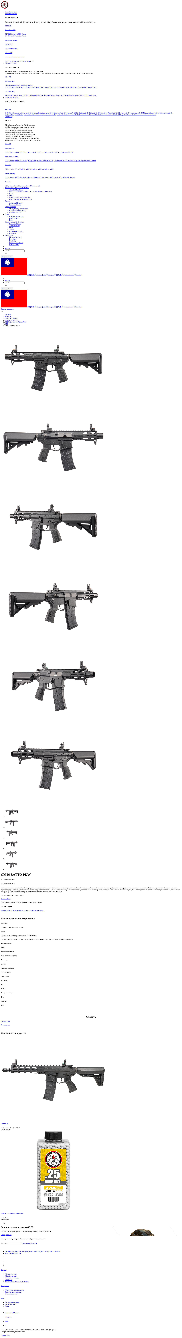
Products (8, 316)
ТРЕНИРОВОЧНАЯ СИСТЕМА (17, 1282)
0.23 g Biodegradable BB (30, 152)
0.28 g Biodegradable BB (64, 152)
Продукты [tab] (3, 1270)
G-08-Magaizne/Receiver (147, 113)
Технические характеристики (11, 910)
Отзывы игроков (11, 1294)
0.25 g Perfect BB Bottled (31, 177)
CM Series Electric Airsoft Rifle (15, 322)
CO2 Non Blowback (26, 61)
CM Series (22, 36)
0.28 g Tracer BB (34, 186)
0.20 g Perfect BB (11, 169)
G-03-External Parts (56, 113)
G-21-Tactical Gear (138, 115)
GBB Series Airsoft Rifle (11, 40)
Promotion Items (150, 115)
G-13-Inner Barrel (44, 115)
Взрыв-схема (5, 1021)
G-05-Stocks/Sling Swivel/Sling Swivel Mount (87, 113)
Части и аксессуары (12, 1278)
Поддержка (8, 1317)
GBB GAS (9, 44)
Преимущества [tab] (5, 1286)
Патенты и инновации (13, 1292)
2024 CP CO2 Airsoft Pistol (87, 96)
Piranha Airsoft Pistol (26, 85)
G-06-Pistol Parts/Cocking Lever (115, 113)
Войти (7, 248)
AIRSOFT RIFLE (11, 318)
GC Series (15, 36)
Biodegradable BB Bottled (11, 156)
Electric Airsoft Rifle (10, 30)
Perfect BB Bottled (10, 173)
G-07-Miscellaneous (132, 113)
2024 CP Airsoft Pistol (89, 87)
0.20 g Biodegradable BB (13, 152)
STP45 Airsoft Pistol (12, 85)
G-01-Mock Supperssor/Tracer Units (17, 113)
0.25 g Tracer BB (23, 186)
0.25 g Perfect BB (23, 169)
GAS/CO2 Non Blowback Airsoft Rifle (14, 57)
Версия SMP (5, 1335)
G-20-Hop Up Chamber (124, 115)
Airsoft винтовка (11, 1274)
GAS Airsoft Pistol (9, 81)
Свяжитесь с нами (7, 309)
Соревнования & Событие (12, 1312)
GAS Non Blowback (12, 61)
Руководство (5, 1025)
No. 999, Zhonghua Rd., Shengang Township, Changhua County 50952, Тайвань (32, 1251)
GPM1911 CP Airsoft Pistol (44, 87)
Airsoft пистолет (11, 1276)
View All (8, 26)
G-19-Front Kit (111, 115)
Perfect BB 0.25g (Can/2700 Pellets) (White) (12, 1213)
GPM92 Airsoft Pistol (61, 87)
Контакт (4, 899)
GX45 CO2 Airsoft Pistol (31, 96)
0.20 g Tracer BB (11, 186)
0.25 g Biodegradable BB (47, 152)
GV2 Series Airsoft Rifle (11, 48)
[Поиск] (6, 285)
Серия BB (8, 1280)
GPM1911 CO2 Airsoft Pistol (50, 96)
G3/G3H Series (20, 34)
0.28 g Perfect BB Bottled (48, 177)
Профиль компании (12, 1302)
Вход (9, 899)
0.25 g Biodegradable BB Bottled (39, 161)
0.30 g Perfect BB (47, 169)
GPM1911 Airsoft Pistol (27, 87)
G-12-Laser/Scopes (31, 115)
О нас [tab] (2, 1298)
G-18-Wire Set (101, 115)
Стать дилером (6, 1235)
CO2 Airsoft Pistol (9, 91)
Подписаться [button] (25, 1243)
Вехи (7, 1306)
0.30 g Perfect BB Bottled (66, 177)
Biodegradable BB (9, 148)
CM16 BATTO (4, 1123)
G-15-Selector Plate (68, 115)
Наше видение (10, 1304)
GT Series (8, 36)
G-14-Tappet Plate (56, 115)
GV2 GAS (8, 53)
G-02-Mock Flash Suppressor (40, 113)
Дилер (6, 1321)
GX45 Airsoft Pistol (75, 87)
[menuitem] (10, 12)
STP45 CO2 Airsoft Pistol (13, 96)
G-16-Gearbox (80, 115)
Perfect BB (8, 165)
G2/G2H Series (10, 34)
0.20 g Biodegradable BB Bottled (16, 161)
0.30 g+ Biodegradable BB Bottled (84, 161)
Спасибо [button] (33, 1243)
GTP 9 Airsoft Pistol (12, 87)
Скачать (25, 910)
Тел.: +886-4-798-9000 (13, 1253)
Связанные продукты (36, 910)
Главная (8, 314)
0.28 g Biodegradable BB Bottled (61, 161)
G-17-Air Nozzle (90, 115)
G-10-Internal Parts (162, 113)
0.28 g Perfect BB (35, 169)
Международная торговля (14, 1290)
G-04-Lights (68, 113)
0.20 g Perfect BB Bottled (13, 177)
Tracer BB (7, 181)
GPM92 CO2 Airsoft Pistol (69, 96)
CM (6, 324)
